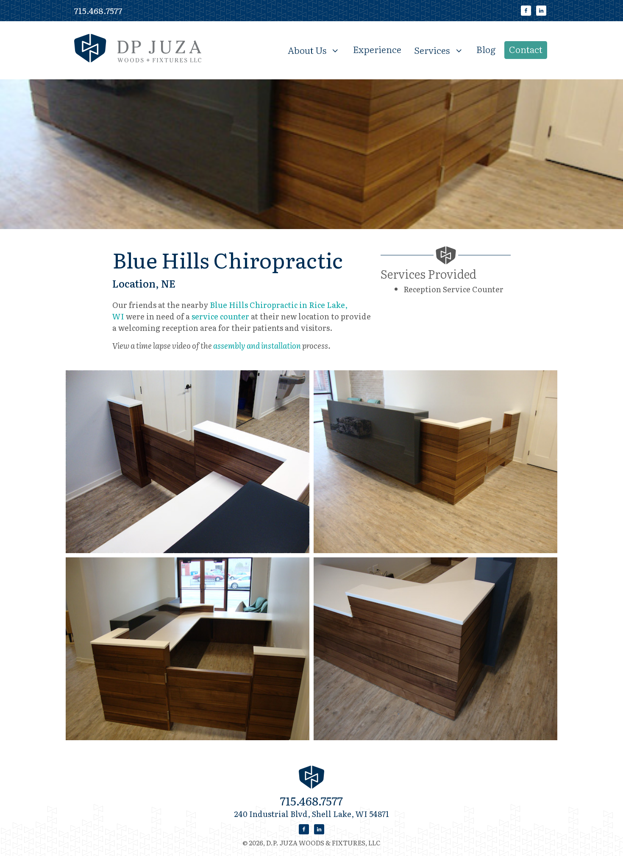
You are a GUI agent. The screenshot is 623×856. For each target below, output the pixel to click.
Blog (486, 49)
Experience (377, 49)
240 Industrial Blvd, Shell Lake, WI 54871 (311, 814)
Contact (525, 49)
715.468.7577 (98, 10)
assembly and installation (257, 345)
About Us (307, 49)
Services (432, 49)
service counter (220, 316)
